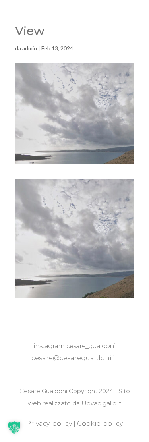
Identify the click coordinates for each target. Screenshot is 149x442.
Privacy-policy (49, 423)
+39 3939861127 (76, 370)
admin (29, 48)
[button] (14, 427)
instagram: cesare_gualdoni (74, 346)
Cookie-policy (100, 423)
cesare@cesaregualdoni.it (74, 358)
